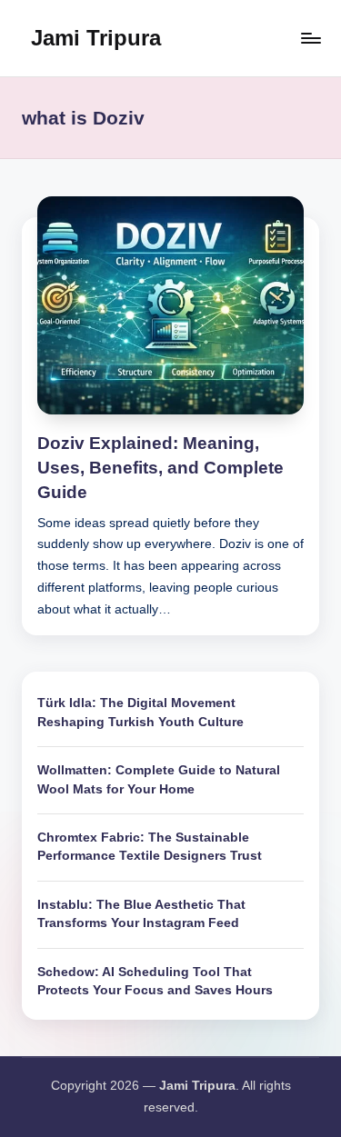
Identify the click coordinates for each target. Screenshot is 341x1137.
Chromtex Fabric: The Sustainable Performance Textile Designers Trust (149, 847)
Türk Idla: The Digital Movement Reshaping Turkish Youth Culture (140, 712)
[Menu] (310, 38)
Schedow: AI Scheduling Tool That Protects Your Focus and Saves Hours (155, 981)
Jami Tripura (96, 37)
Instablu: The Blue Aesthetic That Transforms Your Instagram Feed (141, 914)
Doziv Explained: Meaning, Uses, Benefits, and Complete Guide (160, 468)
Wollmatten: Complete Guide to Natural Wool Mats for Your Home (158, 779)
